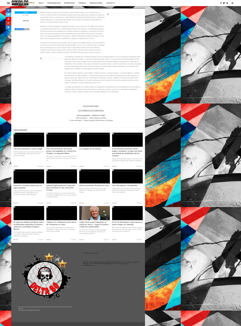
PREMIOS (82, 3)
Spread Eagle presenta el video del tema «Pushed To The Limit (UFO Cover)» (60, 187)
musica (26, 29)
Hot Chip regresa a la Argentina (124, 185)
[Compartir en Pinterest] (8, 19)
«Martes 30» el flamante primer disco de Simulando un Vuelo (61, 223)
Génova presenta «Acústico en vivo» (94, 185)
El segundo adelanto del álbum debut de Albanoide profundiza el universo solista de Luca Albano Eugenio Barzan (29, 225)
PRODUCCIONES (96, 3)
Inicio (41, 3)
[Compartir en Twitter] (8, 15)
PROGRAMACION (53, 3)
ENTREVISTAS (69, 3)
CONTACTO (110, 3)
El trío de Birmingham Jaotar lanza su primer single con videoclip (127, 223)
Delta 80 (26, 20)
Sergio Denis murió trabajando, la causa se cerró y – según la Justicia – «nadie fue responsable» (94, 224)
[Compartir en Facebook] (8, 10)
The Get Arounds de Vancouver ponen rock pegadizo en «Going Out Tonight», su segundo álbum (61, 151)
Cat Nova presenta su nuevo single (28, 149)
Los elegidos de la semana (90, 149)
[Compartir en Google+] (8, 23)
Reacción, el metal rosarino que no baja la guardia (28, 186)
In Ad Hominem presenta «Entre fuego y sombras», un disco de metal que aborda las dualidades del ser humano (127, 152)
